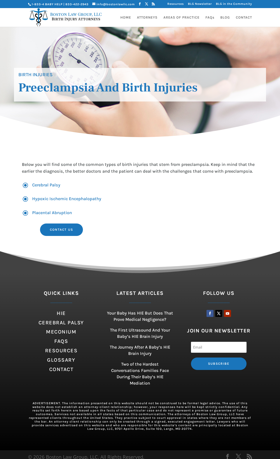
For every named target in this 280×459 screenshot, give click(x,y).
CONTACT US (61, 230)
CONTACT (244, 17)
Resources (175, 4)
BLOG (225, 17)
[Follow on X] (218, 313)
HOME (125, 17)
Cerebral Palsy (46, 184)
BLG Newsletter (200, 4)
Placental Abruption (52, 212)
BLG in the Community (234, 4)
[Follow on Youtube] (227, 313)
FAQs (209, 17)
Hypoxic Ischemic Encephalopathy (66, 198)
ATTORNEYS (147, 17)
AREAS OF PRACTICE (181, 17)
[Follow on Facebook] (210, 313)
